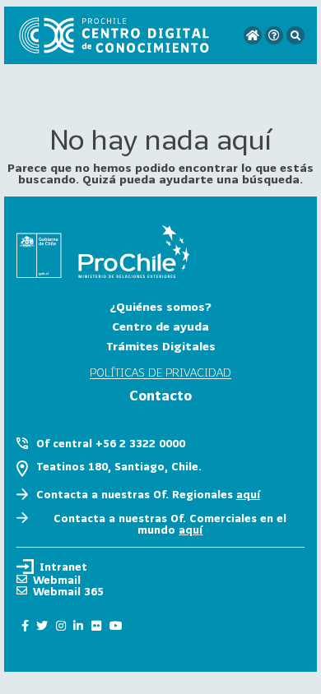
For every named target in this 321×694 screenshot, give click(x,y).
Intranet (63, 566)
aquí (248, 494)
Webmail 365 (68, 591)
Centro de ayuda (160, 326)
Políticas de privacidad (160, 373)
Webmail (57, 579)
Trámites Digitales (161, 346)
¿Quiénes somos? (160, 306)
